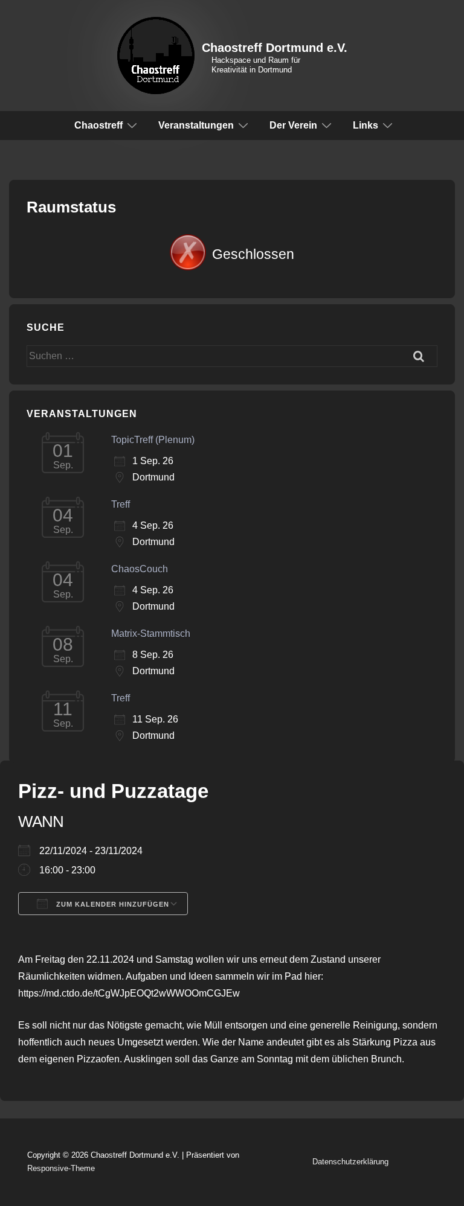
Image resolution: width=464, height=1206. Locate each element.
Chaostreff (98, 125)
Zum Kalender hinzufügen (111, 904)
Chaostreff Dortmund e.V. (274, 47)
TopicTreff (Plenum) (153, 440)
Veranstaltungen (196, 125)
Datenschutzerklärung (350, 1161)
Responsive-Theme (61, 1168)
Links (365, 125)
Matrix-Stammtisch (150, 633)
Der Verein (293, 125)
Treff (120, 504)
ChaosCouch (139, 569)
